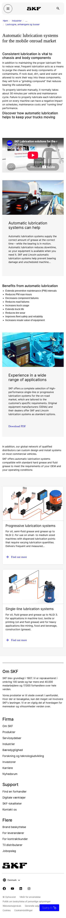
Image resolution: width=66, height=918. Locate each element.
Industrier (16, 20)
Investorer (9, 762)
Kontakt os (9, 809)
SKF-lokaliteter (12, 803)
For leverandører (13, 833)
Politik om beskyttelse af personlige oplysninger (26, 901)
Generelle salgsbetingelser (38, 906)
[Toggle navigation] (8, 8)
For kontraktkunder (15, 839)
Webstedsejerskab (12, 906)
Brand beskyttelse (14, 827)
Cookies (7, 910)
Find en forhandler (14, 791)
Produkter (8, 732)
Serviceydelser (11, 738)
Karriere (7, 768)
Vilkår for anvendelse (30, 897)
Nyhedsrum (9, 774)
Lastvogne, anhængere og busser (23, 24)
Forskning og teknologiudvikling (23, 756)
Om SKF (7, 726)
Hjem (5, 20)
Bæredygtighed (12, 750)
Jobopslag (9, 851)
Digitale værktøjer (14, 797)
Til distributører (12, 845)
